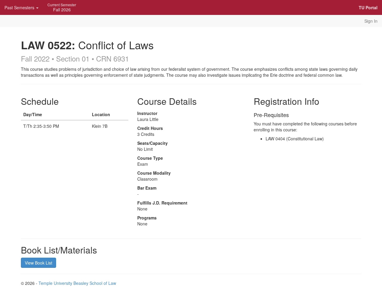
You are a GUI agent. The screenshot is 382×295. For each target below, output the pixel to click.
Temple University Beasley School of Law (77, 283)
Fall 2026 (61, 7)
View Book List (38, 263)
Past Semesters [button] (20, 7)
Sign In (371, 21)
